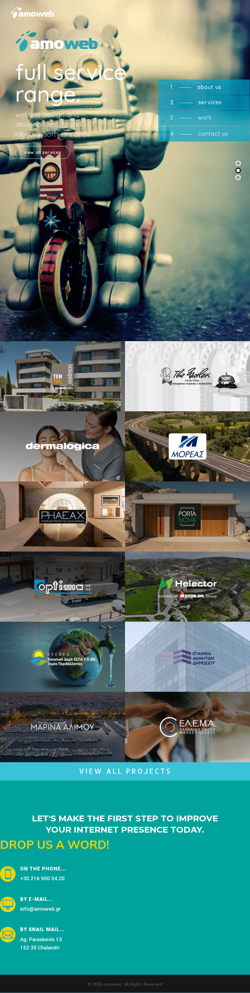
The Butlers (187, 387)
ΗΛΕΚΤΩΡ (187, 597)
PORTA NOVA (188, 527)
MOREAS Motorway (187, 457)
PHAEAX (62, 527)
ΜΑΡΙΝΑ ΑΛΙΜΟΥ (62, 743)
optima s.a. (62, 602)
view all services (42, 152)
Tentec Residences (62, 392)
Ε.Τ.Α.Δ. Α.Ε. (187, 667)
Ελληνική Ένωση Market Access (187, 737)
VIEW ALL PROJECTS (125, 771)
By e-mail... (36, 899)
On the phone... (43, 869)
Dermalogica (62, 457)
